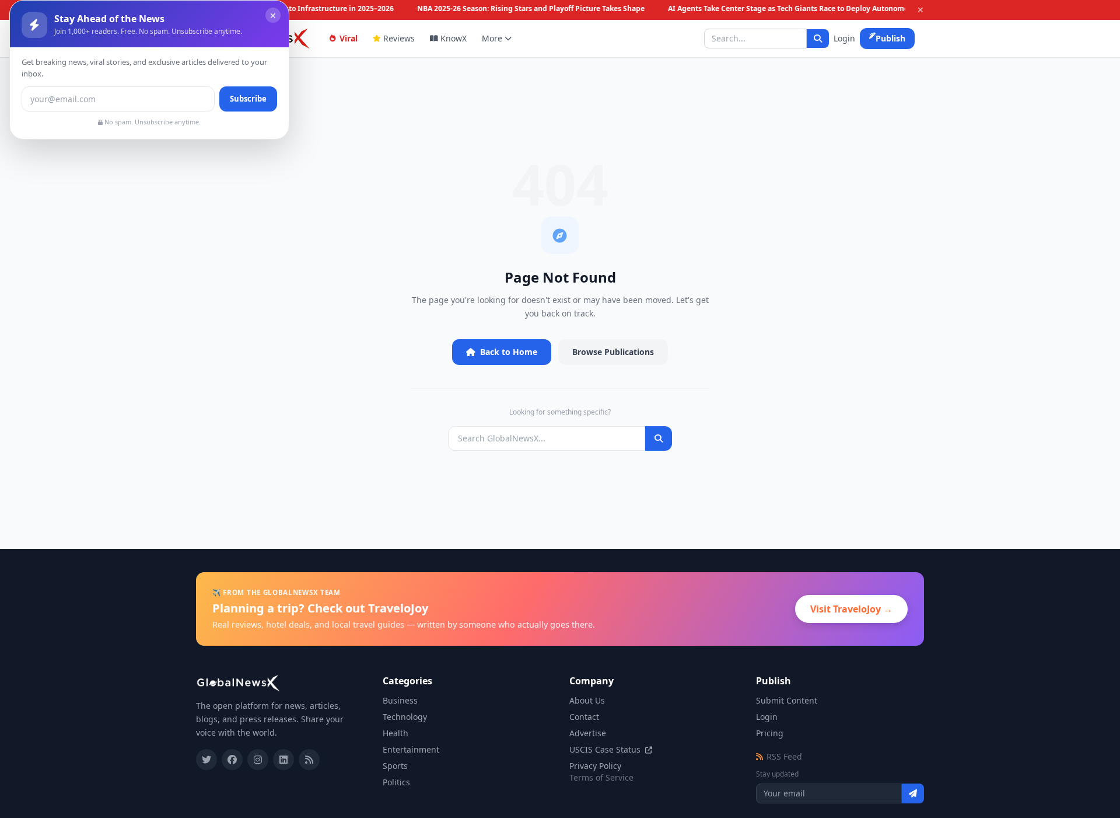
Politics (396, 782)
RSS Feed (784, 756)
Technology (405, 716)
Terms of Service (601, 777)
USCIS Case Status (606, 749)
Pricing (769, 733)
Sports (395, 765)
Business (400, 700)
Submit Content (786, 700)
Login (844, 38)
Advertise (587, 733)
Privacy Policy (595, 765)
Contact (584, 716)
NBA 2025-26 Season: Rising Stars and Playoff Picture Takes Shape (528, 8)
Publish (890, 38)
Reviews (399, 38)
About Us (587, 700)
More (492, 38)
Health (395, 733)
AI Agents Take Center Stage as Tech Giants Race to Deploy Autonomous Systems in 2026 (818, 8)
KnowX (453, 38)
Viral (349, 38)
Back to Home (508, 351)
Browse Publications (613, 351)
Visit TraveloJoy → (851, 609)
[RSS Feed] (309, 759)
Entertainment (411, 749)
